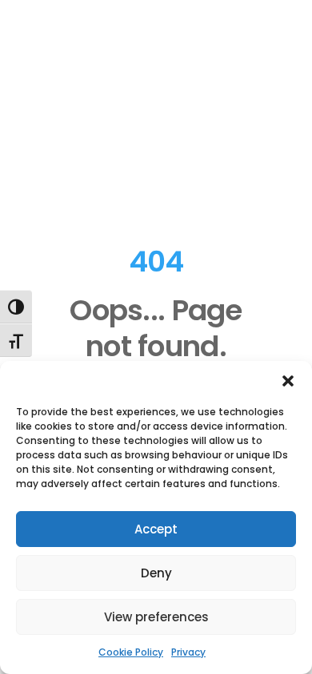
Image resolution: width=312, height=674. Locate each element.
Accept (156, 529)
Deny (156, 573)
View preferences (156, 617)
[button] (288, 381)
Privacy (188, 652)
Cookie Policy (130, 652)
